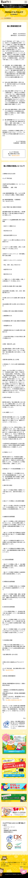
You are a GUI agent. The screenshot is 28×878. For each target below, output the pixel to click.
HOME (2, 18)
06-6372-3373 (15, 155)
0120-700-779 (18, 700)
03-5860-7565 (9, 700)
